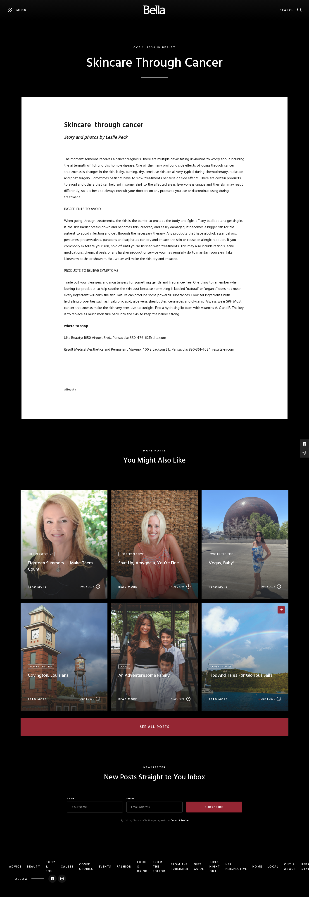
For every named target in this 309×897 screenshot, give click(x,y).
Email (130, 798)
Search (287, 10)
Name (71, 798)
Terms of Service (179, 821)
